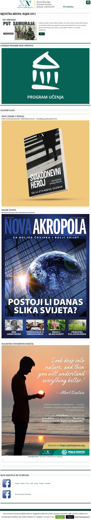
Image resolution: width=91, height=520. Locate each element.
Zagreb (17, 483)
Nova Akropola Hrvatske (23, 494)
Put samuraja (9, 19)
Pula (27, 483)
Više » (41, 34)
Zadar (36, 483)
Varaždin (47, 483)
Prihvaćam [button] (60, 517)
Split (31, 483)
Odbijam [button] (70, 517)
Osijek (41, 483)
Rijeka (23, 483)
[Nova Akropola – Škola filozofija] (45, 4)
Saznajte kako (48, 517)
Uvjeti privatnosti (81, 517)
